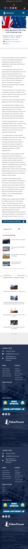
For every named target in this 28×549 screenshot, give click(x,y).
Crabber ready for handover (18, 239)
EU (9, 43)
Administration (14, 39)
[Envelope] (16, 8)
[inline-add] (14, 221)
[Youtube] (10, 8)
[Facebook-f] (3, 414)
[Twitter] (13, 8)
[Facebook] (5, 8)
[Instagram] (8, 8)
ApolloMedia (13, 438)
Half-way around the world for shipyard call (14, 291)
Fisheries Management (14, 41)
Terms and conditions (6, 442)
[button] (14, 5)
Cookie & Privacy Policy (16, 442)
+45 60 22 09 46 (18, 1)
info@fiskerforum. (9, 1)
